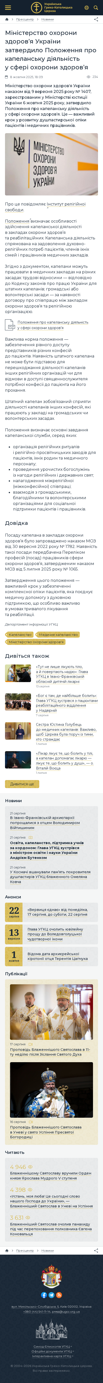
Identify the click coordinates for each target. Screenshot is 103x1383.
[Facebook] (44, 1295)
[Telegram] (51, 1295)
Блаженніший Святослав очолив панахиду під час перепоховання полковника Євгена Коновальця (51, 1229)
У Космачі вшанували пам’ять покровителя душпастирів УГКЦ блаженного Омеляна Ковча (50, 877)
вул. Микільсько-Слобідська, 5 (35, 1306)
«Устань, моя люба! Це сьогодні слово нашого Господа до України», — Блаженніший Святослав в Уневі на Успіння (51, 1201)
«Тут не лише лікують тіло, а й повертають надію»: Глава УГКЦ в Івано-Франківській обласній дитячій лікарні (62, 674)
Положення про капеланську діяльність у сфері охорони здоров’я (53, 325)
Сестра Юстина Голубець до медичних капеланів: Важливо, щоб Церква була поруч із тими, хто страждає (66, 732)
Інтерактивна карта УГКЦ (51, 1356)
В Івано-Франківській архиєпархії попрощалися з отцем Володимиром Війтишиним (45, 822)
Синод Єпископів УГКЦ (52, 1346)
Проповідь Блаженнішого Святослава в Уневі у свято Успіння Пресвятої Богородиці (46, 1132)
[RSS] (59, 1295)
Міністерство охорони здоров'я (36, 642)
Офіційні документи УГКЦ (52, 1351)
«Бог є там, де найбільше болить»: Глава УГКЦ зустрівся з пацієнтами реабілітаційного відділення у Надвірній (67, 703)
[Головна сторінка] (7, 19)
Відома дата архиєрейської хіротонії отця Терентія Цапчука (58, 956)
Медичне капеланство (58, 635)
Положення (17, 221)
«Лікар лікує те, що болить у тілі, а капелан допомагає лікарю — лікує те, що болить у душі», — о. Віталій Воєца (65, 761)
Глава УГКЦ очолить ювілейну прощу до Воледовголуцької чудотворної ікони (55, 934)
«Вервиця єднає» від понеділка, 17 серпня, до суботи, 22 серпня (58, 912)
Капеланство (20, 635)
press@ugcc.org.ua (66, 1311)
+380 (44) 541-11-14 (36, 1311)
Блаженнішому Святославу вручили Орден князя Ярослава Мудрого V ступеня (50, 1176)
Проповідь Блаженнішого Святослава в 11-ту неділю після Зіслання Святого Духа (50, 1052)
